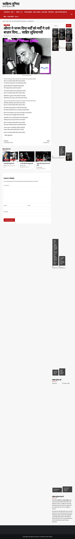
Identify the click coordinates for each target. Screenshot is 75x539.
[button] (72, 14)
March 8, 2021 (14, 36)
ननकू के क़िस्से (7, 12)
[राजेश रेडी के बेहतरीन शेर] (10, 156)
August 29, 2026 (12, 165)
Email (29, 205)
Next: (46, 142)
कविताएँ (17, 12)
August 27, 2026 (24, 167)
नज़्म (5, 25)
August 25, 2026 (41, 168)
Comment (6, 185)
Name (5, 205)
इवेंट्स (5, 16)
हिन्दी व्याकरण (51, 12)
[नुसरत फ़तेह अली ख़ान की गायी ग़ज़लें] (43, 156)
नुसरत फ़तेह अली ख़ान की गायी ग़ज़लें (43, 164)
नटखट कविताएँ (10, 16)
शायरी (12, 12)
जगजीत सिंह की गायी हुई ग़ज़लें (26, 163)
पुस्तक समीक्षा (44, 12)
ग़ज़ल (21, 159)
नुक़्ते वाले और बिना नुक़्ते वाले (61, 12)
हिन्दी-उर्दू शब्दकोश (28, 12)
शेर (14, 159)
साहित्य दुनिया (11, 3)
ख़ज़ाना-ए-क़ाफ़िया (37, 12)
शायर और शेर (6, 159)
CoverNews (42, 536)
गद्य (21, 12)
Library (16, 16)
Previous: (8, 142)
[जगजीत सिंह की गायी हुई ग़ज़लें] (26, 156)
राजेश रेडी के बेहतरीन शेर (9, 163)
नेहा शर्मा (6, 165)
